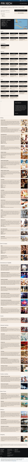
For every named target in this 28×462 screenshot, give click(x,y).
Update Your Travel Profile (17, 451)
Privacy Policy (14, 460)
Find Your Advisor (16, 450)
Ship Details (16, 113)
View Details (5, 33)
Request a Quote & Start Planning (21, 10)
